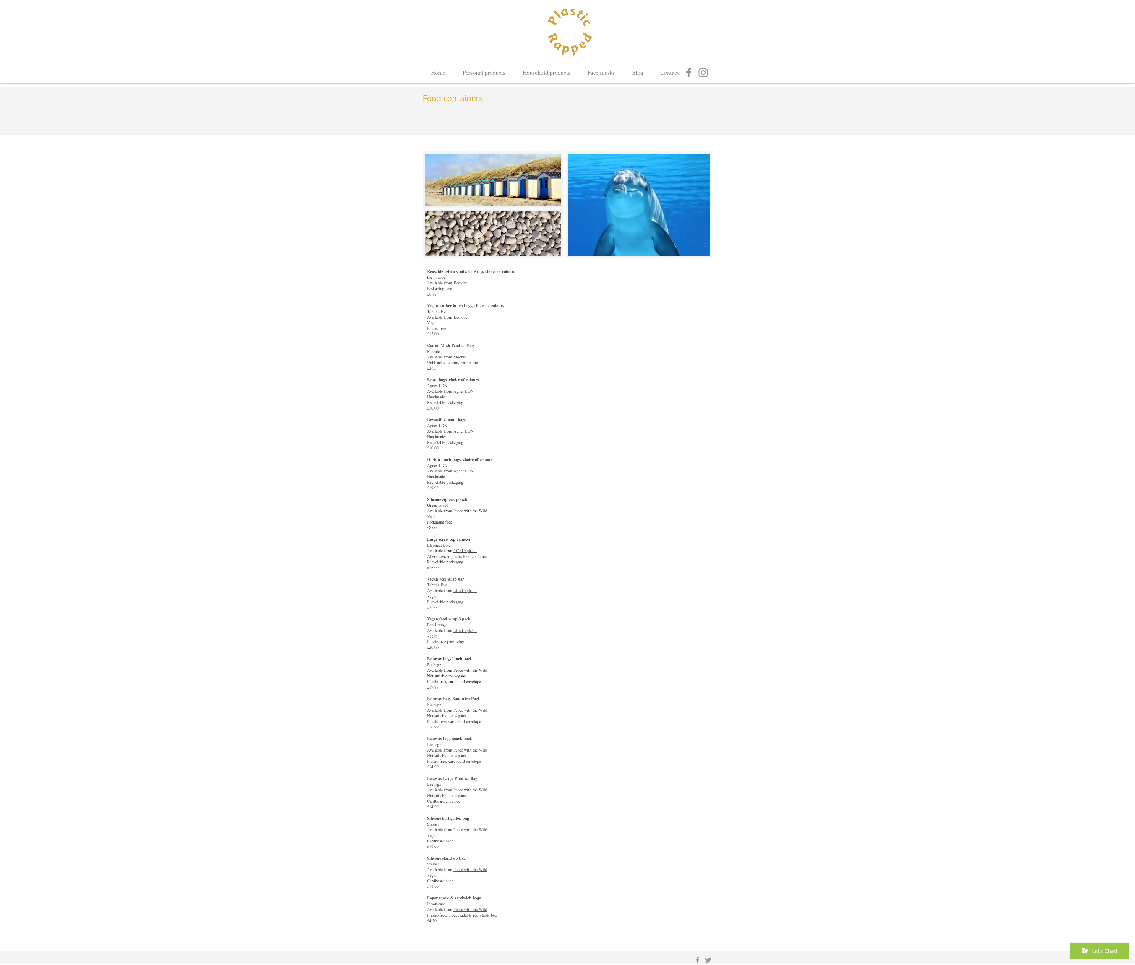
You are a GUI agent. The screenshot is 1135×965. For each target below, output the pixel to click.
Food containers (453, 98)
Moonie (459, 357)
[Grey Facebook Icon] (697, 960)
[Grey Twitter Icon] (708, 960)
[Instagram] (703, 72)
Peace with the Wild (470, 511)
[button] (546, 70)
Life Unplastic (465, 550)
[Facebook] (688, 72)
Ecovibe (460, 283)
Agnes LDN (463, 391)
